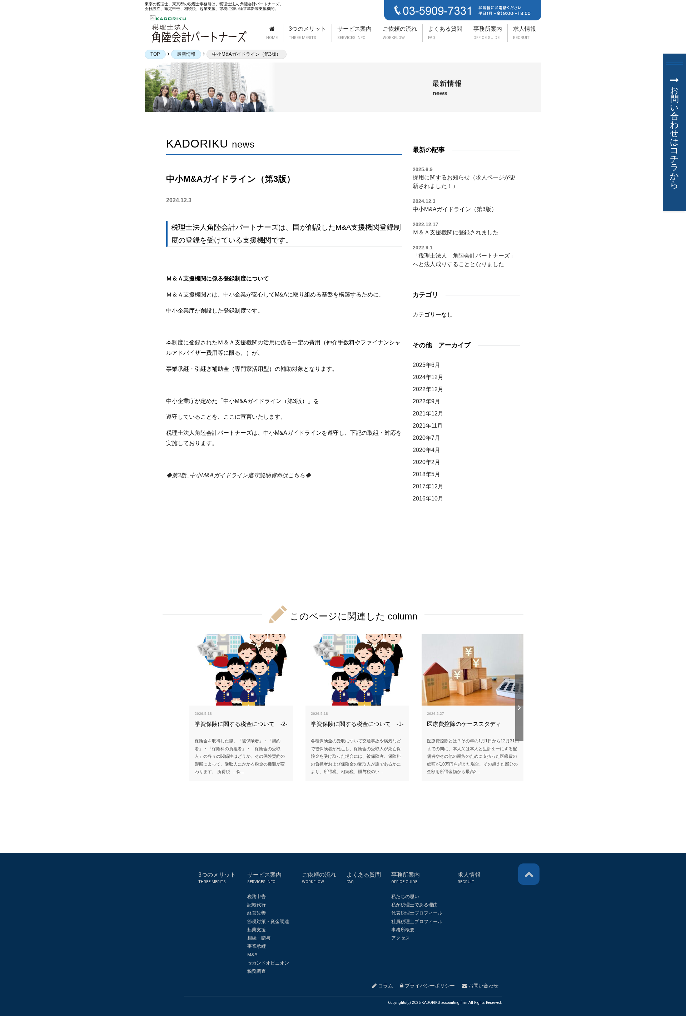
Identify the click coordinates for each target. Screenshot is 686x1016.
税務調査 (256, 971)
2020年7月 (426, 438)
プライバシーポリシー (429, 985)
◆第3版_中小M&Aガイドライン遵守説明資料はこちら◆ (238, 475)
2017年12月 (428, 486)
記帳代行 (256, 904)
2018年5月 (426, 474)
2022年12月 (428, 389)
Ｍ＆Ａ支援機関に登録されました (455, 232)
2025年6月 (426, 365)
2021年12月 (428, 413)
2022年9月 (426, 401)
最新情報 (186, 54)
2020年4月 (426, 450)
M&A (252, 954)
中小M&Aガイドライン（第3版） (455, 209)
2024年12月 (428, 377)
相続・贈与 (258, 938)
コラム (385, 985)
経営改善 (256, 913)
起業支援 (256, 929)
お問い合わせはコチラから (674, 137)
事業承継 (256, 946)
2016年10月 (428, 498)
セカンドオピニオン (268, 963)
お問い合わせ (482, 985)
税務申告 (256, 896)
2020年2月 (426, 462)
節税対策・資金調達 (268, 921)
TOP (155, 54)
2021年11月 (428, 426)
